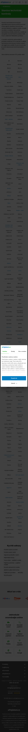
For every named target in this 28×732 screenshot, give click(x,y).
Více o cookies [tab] (22, 351)
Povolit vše (14, 378)
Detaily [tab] (13, 351)
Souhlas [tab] (4, 351)
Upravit (13, 383)
